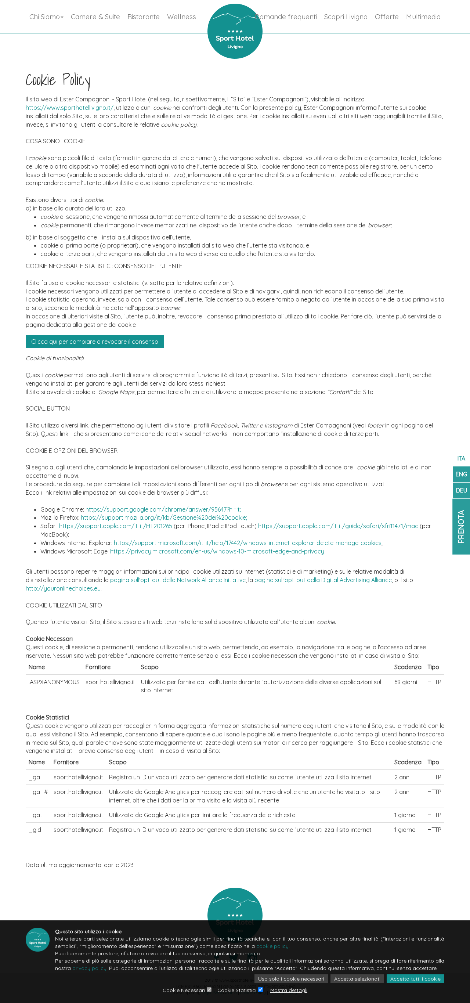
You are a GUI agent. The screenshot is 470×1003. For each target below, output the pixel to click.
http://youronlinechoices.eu (63, 588)
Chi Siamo (44, 16)
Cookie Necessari (184, 990)
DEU (461, 490)
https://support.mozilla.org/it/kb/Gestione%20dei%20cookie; (164, 517)
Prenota (461, 527)
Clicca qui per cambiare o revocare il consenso (94, 341)
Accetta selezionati (357, 978)
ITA (461, 458)
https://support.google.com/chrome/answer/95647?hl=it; (163, 509)
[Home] (235, 31)
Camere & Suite (95, 16)
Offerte (387, 16)
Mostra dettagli (288, 990)
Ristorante (143, 16)
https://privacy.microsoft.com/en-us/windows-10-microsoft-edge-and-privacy (217, 551)
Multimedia (423, 16)
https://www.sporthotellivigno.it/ (69, 107)
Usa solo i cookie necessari (291, 978)
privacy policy (89, 968)
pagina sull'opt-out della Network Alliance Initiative (178, 580)
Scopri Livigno (346, 16)
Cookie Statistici (236, 990)
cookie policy (272, 946)
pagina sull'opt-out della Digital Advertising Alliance (323, 580)
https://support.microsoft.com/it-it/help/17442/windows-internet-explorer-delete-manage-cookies (248, 542)
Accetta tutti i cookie (415, 978)
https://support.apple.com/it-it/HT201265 (115, 526)
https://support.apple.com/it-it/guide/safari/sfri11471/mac (338, 526)
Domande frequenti (285, 16)
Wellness (181, 16)
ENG (461, 474)
